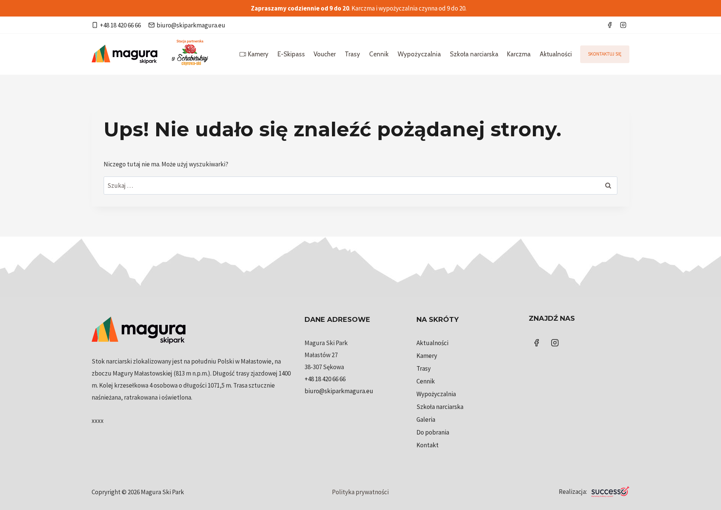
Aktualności (556, 54)
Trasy (352, 54)
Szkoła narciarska (474, 54)
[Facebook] (609, 25)
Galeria (425, 419)
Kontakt (427, 445)
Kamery (258, 54)
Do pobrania (432, 432)
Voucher (325, 54)
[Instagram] (623, 25)
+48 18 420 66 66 (325, 379)
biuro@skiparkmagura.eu (339, 391)
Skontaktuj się (604, 54)
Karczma (519, 54)
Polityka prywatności (360, 492)
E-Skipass (291, 54)
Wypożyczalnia (419, 54)
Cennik (379, 54)
